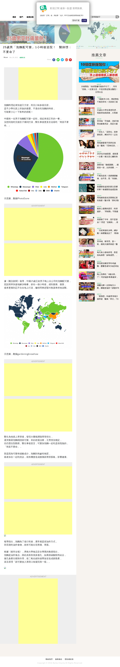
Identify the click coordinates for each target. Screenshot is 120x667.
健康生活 (22, 57)
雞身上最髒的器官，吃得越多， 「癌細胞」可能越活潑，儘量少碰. (107, 211)
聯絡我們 (49, 659)
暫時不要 (76, 20)
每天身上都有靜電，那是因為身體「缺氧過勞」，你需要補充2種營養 (107, 255)
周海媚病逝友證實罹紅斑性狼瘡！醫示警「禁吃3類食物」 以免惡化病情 (108, 200)
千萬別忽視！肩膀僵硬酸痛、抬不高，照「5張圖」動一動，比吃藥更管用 (108, 178)
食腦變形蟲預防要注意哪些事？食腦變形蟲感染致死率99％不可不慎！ (107, 189)
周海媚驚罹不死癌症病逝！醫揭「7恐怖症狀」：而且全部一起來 (108, 145)
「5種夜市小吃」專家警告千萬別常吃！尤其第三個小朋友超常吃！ (108, 102)
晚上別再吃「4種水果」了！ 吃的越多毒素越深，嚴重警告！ (107, 277)
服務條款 (58, 659)
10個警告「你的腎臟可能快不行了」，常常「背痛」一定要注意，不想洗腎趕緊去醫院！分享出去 (99, 89)
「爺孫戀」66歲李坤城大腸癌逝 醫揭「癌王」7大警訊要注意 (108, 299)
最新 (14, 17)
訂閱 (84, 20)
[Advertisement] (38, 83)
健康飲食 (99, 97)
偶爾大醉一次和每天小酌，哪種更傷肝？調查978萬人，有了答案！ (108, 288)
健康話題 (30, 17)
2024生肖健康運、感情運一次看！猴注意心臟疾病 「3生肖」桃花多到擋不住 (108, 156)
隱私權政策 (69, 659)
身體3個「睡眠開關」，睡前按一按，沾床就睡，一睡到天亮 (108, 167)
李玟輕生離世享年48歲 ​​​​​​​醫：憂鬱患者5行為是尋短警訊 (108, 266)
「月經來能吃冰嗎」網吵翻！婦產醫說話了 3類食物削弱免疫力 (108, 233)
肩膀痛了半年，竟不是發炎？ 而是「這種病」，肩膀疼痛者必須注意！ (107, 222)
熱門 (21, 17)
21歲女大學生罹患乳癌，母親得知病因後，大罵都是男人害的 (107, 113)
